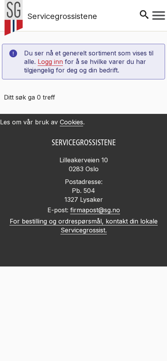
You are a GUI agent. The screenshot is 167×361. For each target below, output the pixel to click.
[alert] (83, 325)
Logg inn (50, 61)
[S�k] (144, 15)
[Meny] (158, 15)
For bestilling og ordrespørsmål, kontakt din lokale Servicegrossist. (84, 225)
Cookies (71, 122)
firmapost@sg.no (95, 210)
